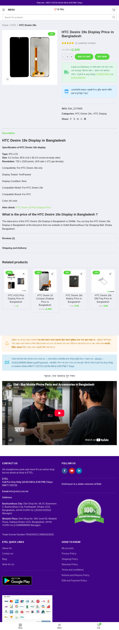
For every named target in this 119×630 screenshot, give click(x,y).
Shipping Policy (70, 559)
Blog (4, 559)
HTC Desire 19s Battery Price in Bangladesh (74, 298)
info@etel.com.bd (18, 491)
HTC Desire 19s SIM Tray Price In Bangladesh (103, 298)
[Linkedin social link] (78, 119)
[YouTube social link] (72, 471)
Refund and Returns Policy (75, 575)
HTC (13, 25)
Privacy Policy (69, 553)
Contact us (7, 553)
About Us (7, 548)
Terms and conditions (73, 570)
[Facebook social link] (70, 119)
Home (5, 25)
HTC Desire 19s (27, 25)
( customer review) (85, 43)
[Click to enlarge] (7, 79)
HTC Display (100, 113)
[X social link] (74, 119)
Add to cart (84, 57)
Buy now (102, 57)
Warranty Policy (70, 564)
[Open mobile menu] (4, 10)
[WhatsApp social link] (81, 119)
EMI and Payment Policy (74, 580)
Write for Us (8, 564)
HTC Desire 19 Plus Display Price (33, 207)
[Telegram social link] (85, 119)
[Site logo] (59, 9)
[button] (52, 273)
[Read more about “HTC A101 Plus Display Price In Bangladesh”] (23, 273)
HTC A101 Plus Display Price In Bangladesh (16, 298)
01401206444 (78, 78)
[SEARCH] (114, 17)
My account (67, 548)
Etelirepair (67, 484)
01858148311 (103, 74)
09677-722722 (9, 485)
